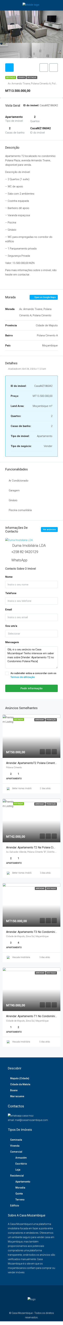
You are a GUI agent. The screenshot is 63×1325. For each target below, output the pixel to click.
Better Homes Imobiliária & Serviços (28, 788)
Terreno (19, 1199)
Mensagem (12, 642)
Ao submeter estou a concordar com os (33, 675)
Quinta (19, 1193)
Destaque (31, 77)
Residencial (17, 1175)
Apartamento (22, 1181)
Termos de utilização (22, 677)
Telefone (10, 593)
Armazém (21, 1157)
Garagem (14, 490)
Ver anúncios (49, 529)
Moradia (20, 1187)
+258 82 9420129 (24, 552)
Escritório (21, 1163)
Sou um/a (11, 625)
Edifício (14, 1205)
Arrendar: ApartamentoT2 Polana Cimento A (32, 763)
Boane (14, 1090)
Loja (17, 1169)
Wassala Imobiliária (21, 957)
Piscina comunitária (20, 510)
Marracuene (17, 1096)
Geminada (16, 1139)
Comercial (16, 1151)
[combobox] (31, 633)
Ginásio (13, 500)
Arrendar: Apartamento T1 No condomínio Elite (34, 1016)
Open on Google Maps (45, 297)
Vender (21, 77)
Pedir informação (31, 688)
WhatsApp (19, 560)
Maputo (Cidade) (19, 1078)
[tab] (9, 67)
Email (8, 609)
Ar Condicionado (18, 480)
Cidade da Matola (20, 1084)
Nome (9, 576)
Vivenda (14, 1145)
